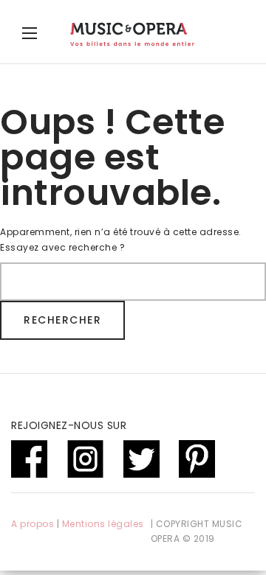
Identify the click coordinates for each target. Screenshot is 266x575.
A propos (32, 524)
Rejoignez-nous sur (68, 425)
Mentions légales (103, 524)
